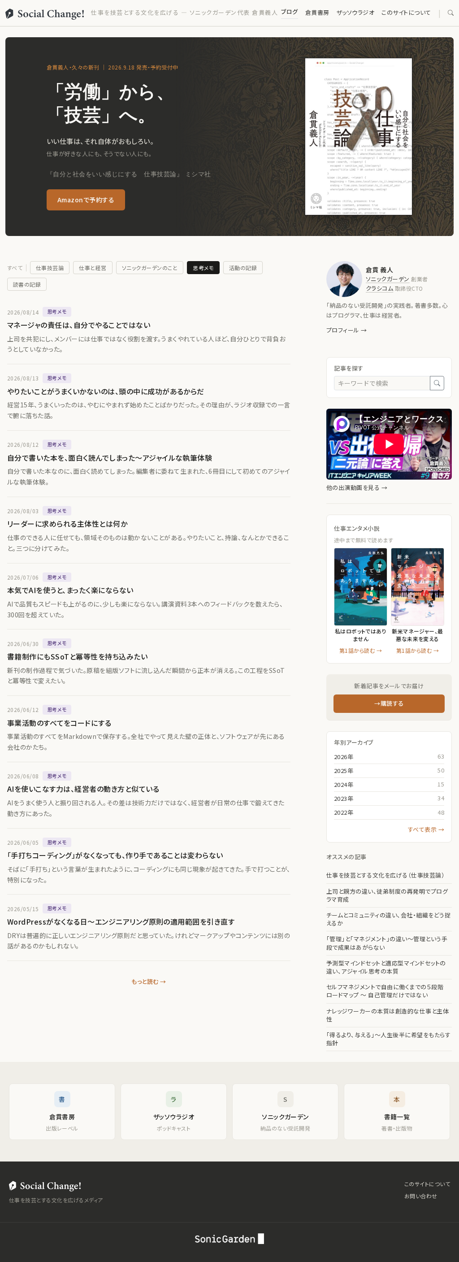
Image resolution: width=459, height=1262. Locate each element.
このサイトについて (406, 12)
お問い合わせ (420, 1196)
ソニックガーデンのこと (150, 267)
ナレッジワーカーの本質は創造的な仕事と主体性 (387, 1015)
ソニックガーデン (388, 279)
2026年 (343, 756)
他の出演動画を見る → (356, 487)
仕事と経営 (92, 267)
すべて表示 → (426, 829)
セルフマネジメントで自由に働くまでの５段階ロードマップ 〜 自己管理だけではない (384, 991)
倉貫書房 (317, 12)
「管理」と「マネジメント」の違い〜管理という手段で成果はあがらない (386, 943)
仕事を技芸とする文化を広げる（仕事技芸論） (385, 875)
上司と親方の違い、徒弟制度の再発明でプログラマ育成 (387, 895)
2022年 (343, 812)
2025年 (343, 770)
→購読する (388, 703)
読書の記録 (27, 284)
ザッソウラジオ (355, 12)
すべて (14, 267)
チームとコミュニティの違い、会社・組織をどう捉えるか (388, 919)
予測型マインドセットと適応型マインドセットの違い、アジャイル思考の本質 (386, 967)
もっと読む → (148, 981)
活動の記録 (243, 267)
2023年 (343, 798)
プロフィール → (346, 330)
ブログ (289, 11)
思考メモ (203, 267)
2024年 (343, 784)
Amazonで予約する (85, 199)
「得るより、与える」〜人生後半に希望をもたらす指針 (388, 1039)
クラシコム (379, 288)
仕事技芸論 (50, 267)
